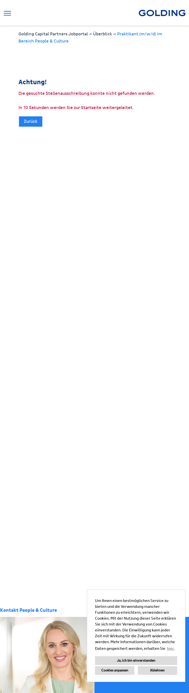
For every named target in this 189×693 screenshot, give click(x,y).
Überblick (103, 34)
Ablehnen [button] (157, 670)
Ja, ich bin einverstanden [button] (136, 660)
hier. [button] (170, 648)
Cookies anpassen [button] (114, 670)
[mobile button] (7, 13)
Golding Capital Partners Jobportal (53, 34)
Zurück (30, 121)
